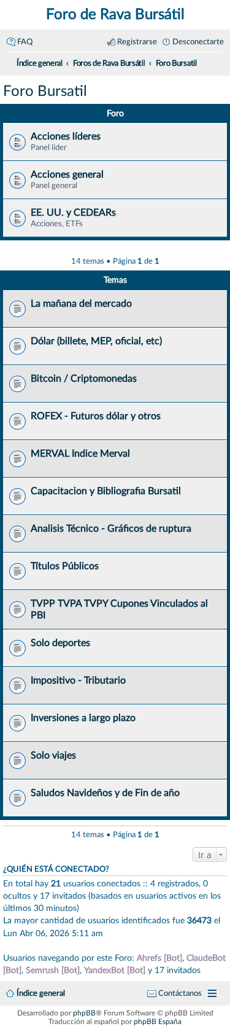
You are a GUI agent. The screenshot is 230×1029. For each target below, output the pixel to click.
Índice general (41, 993)
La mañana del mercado (81, 304)
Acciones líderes (66, 136)
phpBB (84, 1013)
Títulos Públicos (65, 566)
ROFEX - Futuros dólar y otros (96, 416)
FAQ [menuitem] (25, 41)
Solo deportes (60, 643)
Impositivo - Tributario (78, 680)
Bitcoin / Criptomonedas (84, 379)
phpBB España (158, 1021)
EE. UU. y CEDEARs (73, 213)
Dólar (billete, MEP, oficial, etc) (96, 341)
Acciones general (67, 174)
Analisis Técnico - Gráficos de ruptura (111, 529)
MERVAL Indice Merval (80, 454)
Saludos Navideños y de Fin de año (105, 793)
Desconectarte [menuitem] (198, 41)
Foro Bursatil (45, 91)
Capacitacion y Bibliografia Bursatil (106, 491)
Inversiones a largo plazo (83, 718)
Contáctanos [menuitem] (180, 993)
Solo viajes (53, 755)
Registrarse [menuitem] (137, 41)
